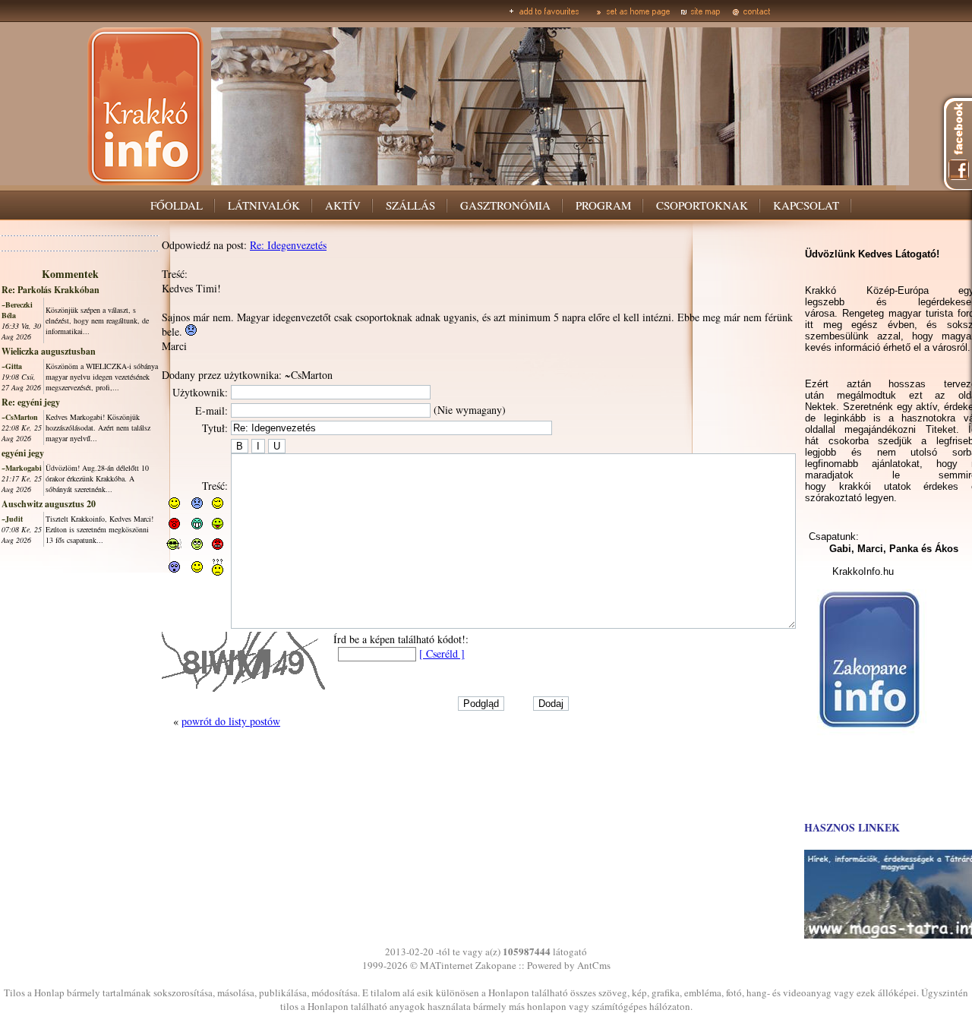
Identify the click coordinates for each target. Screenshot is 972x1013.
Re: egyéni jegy (31, 402)
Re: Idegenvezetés (288, 245)
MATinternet (446, 965)
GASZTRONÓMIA (505, 205)
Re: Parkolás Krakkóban (50, 289)
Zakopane (495, 965)
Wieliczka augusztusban (49, 351)
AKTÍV (343, 205)
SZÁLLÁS (410, 205)
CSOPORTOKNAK (702, 205)
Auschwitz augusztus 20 (49, 503)
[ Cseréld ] (442, 653)
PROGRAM (603, 205)
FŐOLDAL (176, 205)
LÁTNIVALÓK (264, 205)
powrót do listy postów (230, 721)
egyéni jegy (23, 453)
